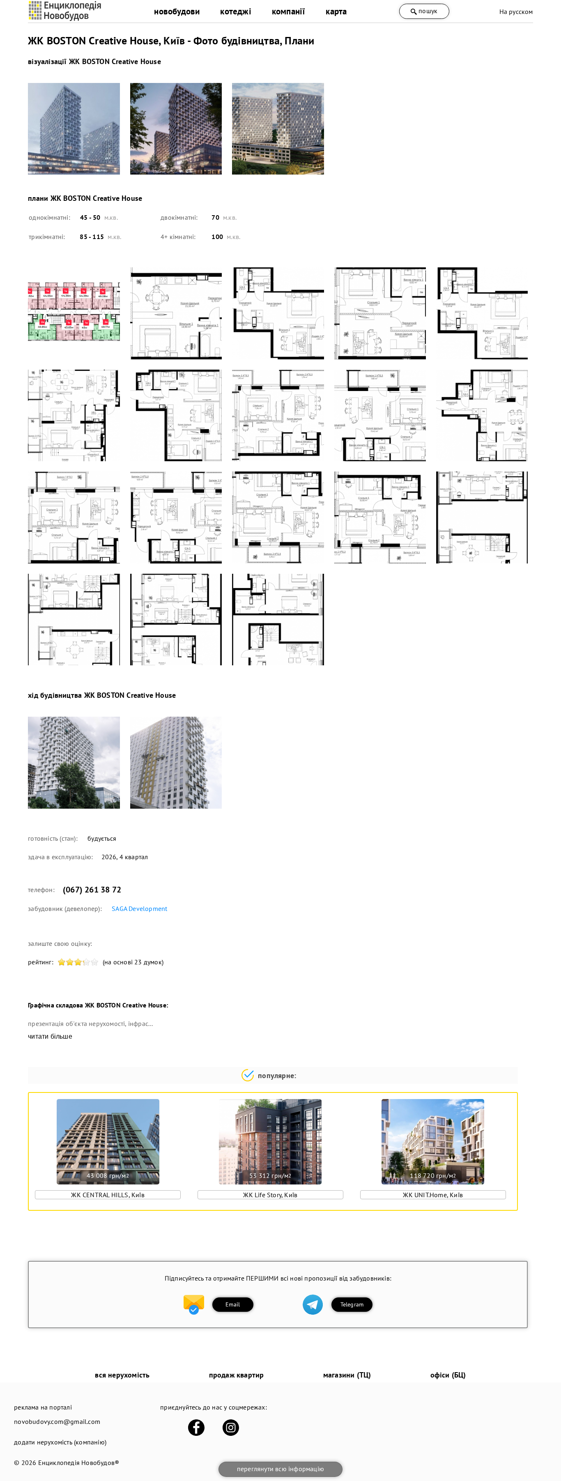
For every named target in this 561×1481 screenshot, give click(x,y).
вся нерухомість (122, 1375)
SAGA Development (139, 908)
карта (336, 11)
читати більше (50, 1036)
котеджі (235, 11)
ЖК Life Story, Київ (270, 1195)
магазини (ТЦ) (347, 1375)
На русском (516, 11)
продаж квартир (236, 1375)
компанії (289, 11)
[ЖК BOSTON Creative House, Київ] (74, 129)
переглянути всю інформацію (280, 1469)
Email (232, 1304)
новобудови (177, 11)
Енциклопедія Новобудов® (79, 1462)
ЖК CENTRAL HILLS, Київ (107, 1195)
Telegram (352, 1304)
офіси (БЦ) (448, 1375)
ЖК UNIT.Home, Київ (433, 1195)
